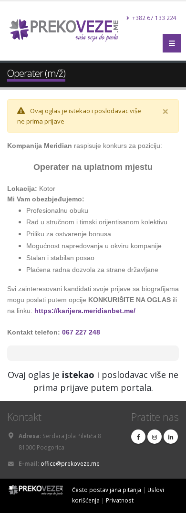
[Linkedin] (171, 436)
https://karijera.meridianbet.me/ (84, 310)
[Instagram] (154, 436)
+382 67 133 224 (153, 17)
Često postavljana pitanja (106, 489)
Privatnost (120, 500)
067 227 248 (81, 332)
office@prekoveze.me (70, 463)
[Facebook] (138, 436)
